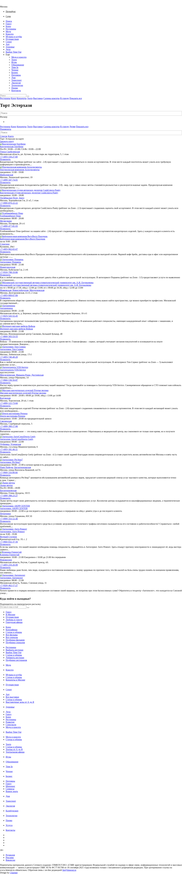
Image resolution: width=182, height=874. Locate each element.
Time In (14, 67)
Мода (8, 31)
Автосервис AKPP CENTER (14, 508)
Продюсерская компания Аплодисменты (20, 169)
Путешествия (12, 39)
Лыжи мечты (6, 485)
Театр (14, 59)
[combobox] (91, 113)
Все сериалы (12, 637)
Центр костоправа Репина (12, 416)
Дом (13, 77)
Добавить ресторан (15, 657)
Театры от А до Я (14, 749)
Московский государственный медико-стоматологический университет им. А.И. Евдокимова (45, 285)
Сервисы (10, 789)
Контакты (16, 90)
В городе (64, 98)
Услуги (9, 825)
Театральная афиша (15, 752)
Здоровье (10, 47)
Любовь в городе (14, 619)
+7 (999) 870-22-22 (9, 203)
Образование (17, 65)
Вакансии (10, 860)
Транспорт (16, 80)
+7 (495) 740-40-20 (9, 357)
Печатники (5, 513)
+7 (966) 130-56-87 (9, 380)
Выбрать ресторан (14, 650)
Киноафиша (11, 629)
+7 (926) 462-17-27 (9, 585)
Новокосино (6, 560)
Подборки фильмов (15, 640)
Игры (14, 62)
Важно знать (12, 791)
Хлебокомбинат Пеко (10, 216)
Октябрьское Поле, (9, 198)
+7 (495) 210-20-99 (9, 565)
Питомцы (16, 75)
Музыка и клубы (14, 36)
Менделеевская (37, 290)
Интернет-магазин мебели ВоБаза (16, 329)
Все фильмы (12, 635)
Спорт (9, 41)
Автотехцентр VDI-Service (13, 370)
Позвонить (5, 159)
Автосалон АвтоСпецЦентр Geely (16, 439)
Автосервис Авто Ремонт (12, 531)
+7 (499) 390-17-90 (9, 426)
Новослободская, (21, 290)
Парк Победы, (7, 467)
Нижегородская (7, 267)
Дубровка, (5, 444)
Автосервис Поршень (10, 262)
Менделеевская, (8, 375)
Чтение (14, 70)
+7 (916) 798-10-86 (9, 272)
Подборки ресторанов (16, 660)
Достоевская (37, 375)
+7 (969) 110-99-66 (9, 472)
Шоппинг (10, 786)
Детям (72, 126)
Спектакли (11, 724)
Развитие (10, 722)
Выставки (38, 98)
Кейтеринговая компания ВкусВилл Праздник (22, 239)
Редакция (10, 855)
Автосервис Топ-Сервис (12, 349)
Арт (8, 44)
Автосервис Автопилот (11, 578)
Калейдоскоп (12, 811)
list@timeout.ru (69, 870)
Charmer (14, 872)
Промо (14, 88)
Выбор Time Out (13, 52)
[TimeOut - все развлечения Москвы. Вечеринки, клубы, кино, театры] (6, 4)
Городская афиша (14, 622)
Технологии (17, 85)
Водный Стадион (8, 536)
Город (8, 24)
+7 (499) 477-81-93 (9, 226)
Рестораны (11, 29)
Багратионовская (22, 467)
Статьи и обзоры (14, 632)
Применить (5, 129)
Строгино (5, 244)
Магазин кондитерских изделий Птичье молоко (23, 393)
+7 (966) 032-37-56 (9, 542)
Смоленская (6, 421)
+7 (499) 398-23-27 (9, 495)
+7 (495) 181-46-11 (9, 449)
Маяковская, (6, 290)
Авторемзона (6, 308)
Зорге (21, 198)
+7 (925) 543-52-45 (9, 316)
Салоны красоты (51, 98)
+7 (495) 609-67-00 (9, 295)
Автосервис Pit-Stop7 (10, 462)
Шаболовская (6, 175)
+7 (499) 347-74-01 (9, 180)
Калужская (5, 398)
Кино (8, 26)
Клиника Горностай (9, 554)
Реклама (10, 857)
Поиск (9, 21)
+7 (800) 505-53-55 (9, 336)
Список (3, 136)
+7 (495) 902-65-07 (9, 249)
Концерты (22, 98)
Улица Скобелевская (10, 151)
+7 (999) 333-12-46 (9, 518)
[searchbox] (91, 113)
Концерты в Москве (15, 680)
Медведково (6, 221)
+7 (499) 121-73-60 (9, 403)
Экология (16, 83)
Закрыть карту (7, 141)
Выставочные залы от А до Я (20, 702)
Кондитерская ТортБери (11, 146)
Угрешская (16, 444)
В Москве (10, 614)
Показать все (75, 98)
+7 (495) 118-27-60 (9, 157)
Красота (10, 34)
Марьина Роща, (23, 375)
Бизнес (14, 72)
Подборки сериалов (15, 642)
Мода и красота (18, 57)
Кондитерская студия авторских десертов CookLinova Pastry (29, 193)
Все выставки (12, 697)
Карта (11, 136)
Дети (8, 49)
